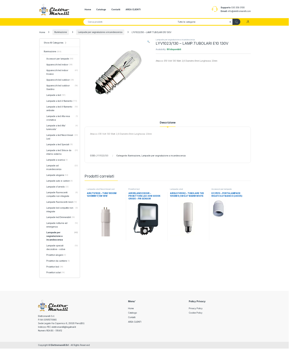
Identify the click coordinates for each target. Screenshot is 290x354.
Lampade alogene (57, 175)
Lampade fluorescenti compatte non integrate (62, 194)
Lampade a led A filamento (61, 101)
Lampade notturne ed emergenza (62, 225)
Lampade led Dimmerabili (60, 217)
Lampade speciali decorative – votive (62, 247)
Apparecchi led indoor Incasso (62, 72)
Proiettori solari (55, 272)
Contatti (115, 9)
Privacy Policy (196, 308)
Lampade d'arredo (57, 186)
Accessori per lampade (221, 189)
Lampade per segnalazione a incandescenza (100, 32)
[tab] (168, 124)
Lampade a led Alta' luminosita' (62, 127)
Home (88, 9)
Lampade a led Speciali (59, 144)
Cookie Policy (195, 312)
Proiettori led (134, 189)
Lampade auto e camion (59, 180)
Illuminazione (60, 32)
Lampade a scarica (57, 160)
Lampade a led (176, 189)
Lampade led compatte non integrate (62, 210)
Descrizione (168, 122)
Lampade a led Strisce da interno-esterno (62, 152)
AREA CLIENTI (133, 9)
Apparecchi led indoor (59, 64)
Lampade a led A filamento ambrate (62, 108)
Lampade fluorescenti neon (61, 202)
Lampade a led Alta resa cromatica (62, 118)
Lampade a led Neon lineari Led (100, 189)
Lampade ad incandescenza (62, 167)
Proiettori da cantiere (58, 260)
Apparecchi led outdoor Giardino (62, 87)
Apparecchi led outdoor (60, 79)
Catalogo (101, 9)
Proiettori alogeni (56, 255)
